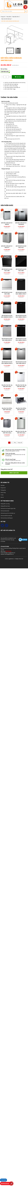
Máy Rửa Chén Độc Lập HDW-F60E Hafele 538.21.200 (21, 433)
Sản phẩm (9, 16)
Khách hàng (3, 492)
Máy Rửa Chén (16, 16)
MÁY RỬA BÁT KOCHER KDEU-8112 (21, 246)
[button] (25, 3)
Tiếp (15, 442)
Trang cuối (20, 442)
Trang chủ (3, 16)
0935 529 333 (14, 473)
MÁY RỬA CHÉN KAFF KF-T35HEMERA (21, 223)
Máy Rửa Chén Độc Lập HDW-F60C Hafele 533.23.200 (21, 386)
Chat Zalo (3, 1180)
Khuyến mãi (3, 487)
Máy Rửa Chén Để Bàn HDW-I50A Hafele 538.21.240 (21, 409)
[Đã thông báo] (23, 541)
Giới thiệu (2, 485)
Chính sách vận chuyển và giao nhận (8, 508)
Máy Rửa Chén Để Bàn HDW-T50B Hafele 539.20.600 (7, 409)
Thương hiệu (3, 490)
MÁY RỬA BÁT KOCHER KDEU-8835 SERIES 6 (21, 362)
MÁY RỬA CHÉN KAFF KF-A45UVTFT (7, 246)
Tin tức (2, 494)
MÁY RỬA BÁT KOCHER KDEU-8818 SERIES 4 (7, 339)
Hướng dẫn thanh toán (5, 506)
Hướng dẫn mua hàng (5, 503)
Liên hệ (2, 497)
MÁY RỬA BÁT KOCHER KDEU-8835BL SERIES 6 (21, 339)
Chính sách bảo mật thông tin (7, 518)
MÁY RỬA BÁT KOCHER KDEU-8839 (21, 269)
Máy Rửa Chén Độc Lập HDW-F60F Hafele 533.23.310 (7, 386)
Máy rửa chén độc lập (6, 19)
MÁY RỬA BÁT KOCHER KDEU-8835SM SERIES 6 (6, 362)
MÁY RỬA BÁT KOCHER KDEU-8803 (7, 269)
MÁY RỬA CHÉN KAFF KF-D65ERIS (7, 223)
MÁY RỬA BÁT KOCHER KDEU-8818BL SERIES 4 (21, 316)
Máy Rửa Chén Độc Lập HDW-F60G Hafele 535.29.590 (7, 433)
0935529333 (5, 1183)
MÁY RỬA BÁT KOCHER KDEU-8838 (7, 293)
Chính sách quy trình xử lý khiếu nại (8, 513)
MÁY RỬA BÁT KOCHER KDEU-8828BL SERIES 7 (21, 293)
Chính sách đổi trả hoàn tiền (6, 515)
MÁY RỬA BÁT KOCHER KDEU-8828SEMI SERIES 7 (7, 316)
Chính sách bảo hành (5, 510)
